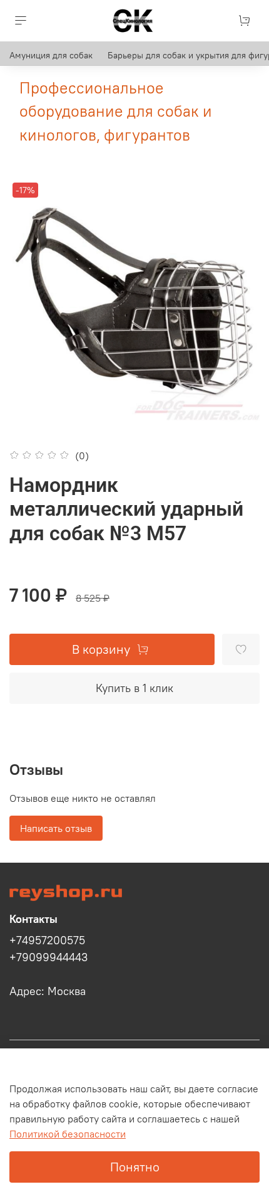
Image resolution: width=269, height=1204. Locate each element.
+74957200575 (47, 940)
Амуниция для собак (51, 55)
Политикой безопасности (67, 1133)
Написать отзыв (56, 828)
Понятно (135, 1167)
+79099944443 (48, 957)
